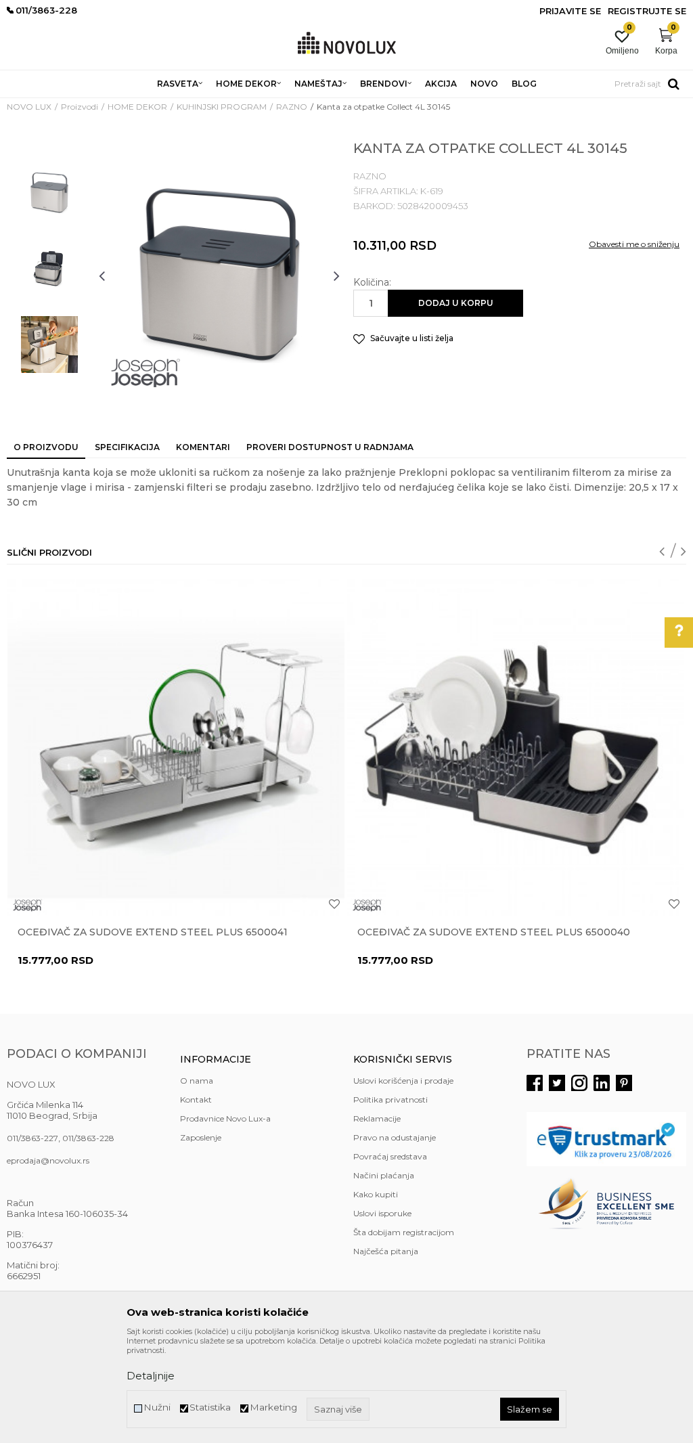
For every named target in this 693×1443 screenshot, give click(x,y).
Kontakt (196, 1099)
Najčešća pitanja (385, 1251)
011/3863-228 (88, 1138)
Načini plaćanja (383, 1175)
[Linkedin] (602, 1083)
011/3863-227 (32, 1138)
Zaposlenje (200, 1137)
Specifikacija (127, 447)
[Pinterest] (624, 1083)
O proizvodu (46, 447)
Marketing (273, 1407)
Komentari (203, 447)
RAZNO (291, 107)
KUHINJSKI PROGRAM (222, 107)
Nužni (157, 1407)
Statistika (210, 1407)
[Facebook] (535, 1083)
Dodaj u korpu (455, 303)
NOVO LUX (29, 107)
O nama (196, 1080)
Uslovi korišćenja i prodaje (403, 1080)
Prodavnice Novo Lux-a (225, 1118)
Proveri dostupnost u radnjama (329, 447)
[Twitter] (557, 1083)
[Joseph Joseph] (146, 373)
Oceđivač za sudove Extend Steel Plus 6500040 (493, 932)
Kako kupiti (375, 1194)
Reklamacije (377, 1118)
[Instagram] (579, 1083)
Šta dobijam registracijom (403, 1232)
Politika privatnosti (390, 1099)
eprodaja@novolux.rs (48, 1160)
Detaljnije (151, 1375)
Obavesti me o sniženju (634, 244)
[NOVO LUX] (346, 44)
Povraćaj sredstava (390, 1156)
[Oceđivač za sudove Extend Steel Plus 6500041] (175, 747)
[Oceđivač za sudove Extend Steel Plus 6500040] (515, 747)
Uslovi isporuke (382, 1213)
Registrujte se (647, 10)
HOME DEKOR (137, 107)
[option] (49, 193)
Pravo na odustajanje (394, 1137)
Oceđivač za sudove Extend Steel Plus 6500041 (153, 932)
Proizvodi (79, 107)
